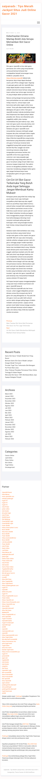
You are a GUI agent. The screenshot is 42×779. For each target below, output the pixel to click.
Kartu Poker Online (7, 567)
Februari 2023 (9, 420)
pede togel (5, 556)
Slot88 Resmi (6, 517)
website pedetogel (7, 498)
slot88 (4, 627)
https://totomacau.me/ (9, 641)
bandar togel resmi (7, 649)
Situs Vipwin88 (6, 681)
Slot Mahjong (6, 519)
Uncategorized (9, 467)
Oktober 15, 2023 (14, 33)
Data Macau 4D (6, 552)
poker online (5, 509)
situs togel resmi (7, 643)
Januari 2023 (9, 422)
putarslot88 (5, 656)
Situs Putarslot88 (7, 674)
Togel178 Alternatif (8, 623)
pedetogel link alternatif (9, 685)
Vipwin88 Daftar (7, 620)
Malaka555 (5, 612)
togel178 (4, 500)
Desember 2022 (10, 425)
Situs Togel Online (7, 637)
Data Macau (5, 494)
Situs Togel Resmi (7, 583)
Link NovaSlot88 (7, 542)
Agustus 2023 (9, 406)
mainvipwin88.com (8, 631)
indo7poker (5, 511)
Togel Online (9, 465)
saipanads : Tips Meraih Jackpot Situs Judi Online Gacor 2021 (19, 10)
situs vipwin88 (6, 616)
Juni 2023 (8, 410)
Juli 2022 (8, 434)
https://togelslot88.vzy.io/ (10, 596)
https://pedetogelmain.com (10, 585)
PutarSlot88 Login (7, 521)
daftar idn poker (7, 592)
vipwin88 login (6, 625)
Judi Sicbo (5, 550)
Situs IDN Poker (6, 579)
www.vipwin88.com (8, 496)
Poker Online (9, 460)
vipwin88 (5, 589)
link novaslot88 (6, 672)
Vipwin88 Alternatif (8, 608)
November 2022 (10, 427)
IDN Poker (26, 724)
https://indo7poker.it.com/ (10, 527)
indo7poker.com (7, 571)
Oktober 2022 (9, 429)
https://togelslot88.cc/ (9, 614)
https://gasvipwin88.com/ (10, 635)
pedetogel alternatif (8, 554)
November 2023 (10, 401)
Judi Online (8, 458)
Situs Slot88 (5, 606)
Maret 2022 (8, 436)
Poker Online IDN (7, 560)
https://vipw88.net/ (8, 600)
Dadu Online (5, 548)
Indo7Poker (5, 507)
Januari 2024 (9, 396)
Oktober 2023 (9, 403)
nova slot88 (5, 575)
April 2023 (8, 415)
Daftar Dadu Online (8, 558)
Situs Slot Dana (6, 610)
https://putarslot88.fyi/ (9, 538)
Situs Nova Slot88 (7, 531)
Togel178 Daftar (7, 618)
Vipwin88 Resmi (7, 492)
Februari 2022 (9, 439)
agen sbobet (6, 683)
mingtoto (5, 666)
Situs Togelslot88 (7, 581)
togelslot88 (5, 660)
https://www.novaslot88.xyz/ (11, 652)
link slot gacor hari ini (8, 573)
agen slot (5, 658)
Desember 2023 (10, 399)
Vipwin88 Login (6, 670)
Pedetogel (19, 696)
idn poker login (6, 513)
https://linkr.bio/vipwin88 (14, 78)
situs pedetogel (6, 687)
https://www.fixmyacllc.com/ (11, 602)
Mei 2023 (8, 413)
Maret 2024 (8, 394)
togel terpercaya (7, 691)
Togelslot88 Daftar (7, 569)
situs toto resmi (6, 647)
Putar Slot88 (6, 525)
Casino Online (9, 455)
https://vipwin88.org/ (8, 604)
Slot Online (9, 48)
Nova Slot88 (5, 529)
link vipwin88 (6, 678)
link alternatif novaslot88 (9, 639)
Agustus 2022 (9, 432)
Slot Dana (5, 668)
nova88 (4, 577)
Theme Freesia (19, 772)
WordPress (31, 772)
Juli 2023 (8, 408)
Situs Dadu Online (12, 714)
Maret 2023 (8, 417)
